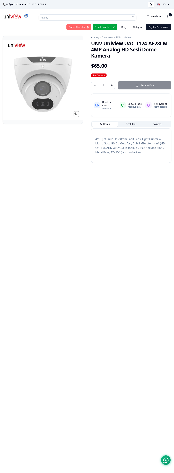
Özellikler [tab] (131, 124)
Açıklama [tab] (105, 124)
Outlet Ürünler (76, 27)
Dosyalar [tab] (157, 124)
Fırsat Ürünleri (103, 27)
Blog (123, 27)
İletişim (137, 27)
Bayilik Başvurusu (159, 27)
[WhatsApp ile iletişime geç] (166, 460)
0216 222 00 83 (37, 4)
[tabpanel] (131, 145)
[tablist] (131, 124)
